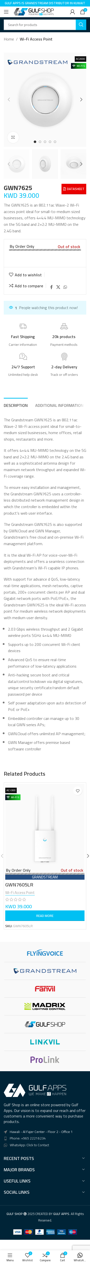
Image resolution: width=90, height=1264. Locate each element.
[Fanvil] (45, 988)
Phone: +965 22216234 (28, 1138)
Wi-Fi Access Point (36, 39)
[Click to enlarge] (13, 137)
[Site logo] (34, 11)
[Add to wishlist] (77, 790)
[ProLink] (45, 1059)
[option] (35, 142)
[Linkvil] (45, 1042)
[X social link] (58, 287)
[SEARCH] (81, 25)
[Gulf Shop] (45, 1024)
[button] (9, 100)
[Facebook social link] (51, 287)
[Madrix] (45, 1006)
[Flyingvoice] (45, 953)
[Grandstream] (45, 971)
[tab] (16, 405)
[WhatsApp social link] (65, 287)
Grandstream (45, 877)
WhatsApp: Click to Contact (29, 1145)
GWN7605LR (19, 884)
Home (9, 39)
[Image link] (35, 1090)
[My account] (73, 12)
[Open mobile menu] (6, 12)
